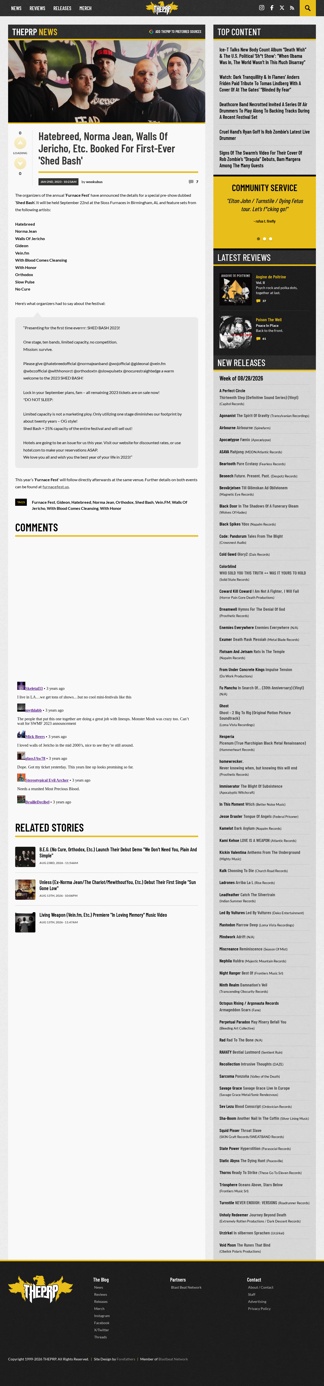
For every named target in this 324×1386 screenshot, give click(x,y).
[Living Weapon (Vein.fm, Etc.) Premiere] (25, 922)
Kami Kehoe (229, 840)
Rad (222, 1039)
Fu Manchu (228, 687)
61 (264, 338)
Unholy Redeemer (233, 1214)
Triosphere (228, 1184)
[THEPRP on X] (282, 8)
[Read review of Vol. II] (235, 289)
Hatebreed (81, 502)
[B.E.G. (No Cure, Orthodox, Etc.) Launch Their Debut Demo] (25, 857)
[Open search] (308, 8)
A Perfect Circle (232, 390)
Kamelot (226, 828)
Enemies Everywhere (236, 627)
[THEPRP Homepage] (162, 8)
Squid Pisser (229, 1130)
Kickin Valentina (232, 852)
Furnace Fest (43, 502)
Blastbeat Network (173, 1359)
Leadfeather (229, 894)
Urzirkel (226, 1232)
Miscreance (228, 948)
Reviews (37, 8)
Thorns (225, 1172)
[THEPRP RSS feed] (292, 8)
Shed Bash (144, 502)
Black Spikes (229, 524)
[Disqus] (106, 613)
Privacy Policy (259, 1308)
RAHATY (225, 1052)
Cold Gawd (227, 554)
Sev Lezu (226, 1106)
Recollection (229, 1064)
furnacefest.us (56, 486)
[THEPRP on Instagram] (262, 8)
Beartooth (227, 463)
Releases (62, 8)
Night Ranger (230, 973)
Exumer (225, 639)
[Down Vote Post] (20, 163)
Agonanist (227, 415)
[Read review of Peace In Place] (235, 332)
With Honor (111, 508)
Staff (251, 1294)
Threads (100, 1337)
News (16, 8)
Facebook (101, 1323)
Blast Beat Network (186, 1287)
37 (264, 301)
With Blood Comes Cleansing (72, 508)
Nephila (225, 960)
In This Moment (231, 804)
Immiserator (229, 786)
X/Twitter (101, 1330)
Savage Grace (230, 1088)
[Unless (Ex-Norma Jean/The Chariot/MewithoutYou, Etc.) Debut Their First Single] (25, 889)
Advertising (257, 1301)
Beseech (226, 475)
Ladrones (227, 882)
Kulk (223, 870)
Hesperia (226, 736)
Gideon (63, 502)
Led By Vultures (232, 912)
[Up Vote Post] (20, 143)
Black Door (228, 506)
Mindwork (227, 936)
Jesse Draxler (230, 816)
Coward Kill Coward (235, 591)
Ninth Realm (229, 984)
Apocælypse (229, 439)
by (92, 181)
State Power (229, 1148)
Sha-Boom (227, 1118)
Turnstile (226, 1202)
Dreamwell (228, 609)
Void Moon (227, 1245)
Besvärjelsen (229, 487)
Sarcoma (226, 1076)
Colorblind (227, 566)
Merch (85, 8)
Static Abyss (229, 1160)
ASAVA (224, 451)
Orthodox (125, 502)
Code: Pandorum (233, 536)
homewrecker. (231, 761)
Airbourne (227, 427)
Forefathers (126, 1359)
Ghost (224, 705)
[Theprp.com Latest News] (40, 1289)
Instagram (102, 1315)
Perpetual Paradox (234, 1021)
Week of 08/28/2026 (241, 378)
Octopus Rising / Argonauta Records (249, 1003)
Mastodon (227, 924)
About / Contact (260, 1287)
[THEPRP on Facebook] (272, 8)
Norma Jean (103, 502)
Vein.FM (162, 502)
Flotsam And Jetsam (236, 651)
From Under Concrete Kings (242, 669)
